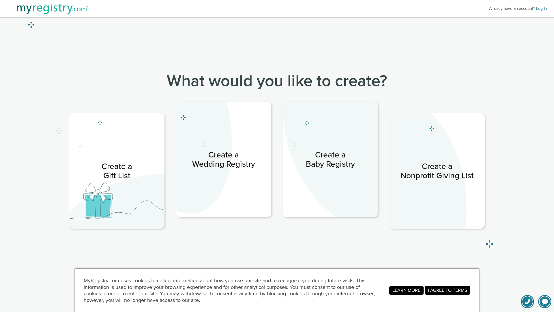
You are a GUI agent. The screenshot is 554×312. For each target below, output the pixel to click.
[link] (116, 171)
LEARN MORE (406, 290)
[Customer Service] (527, 301)
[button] (545, 301)
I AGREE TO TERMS (447, 290)
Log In (541, 8)
